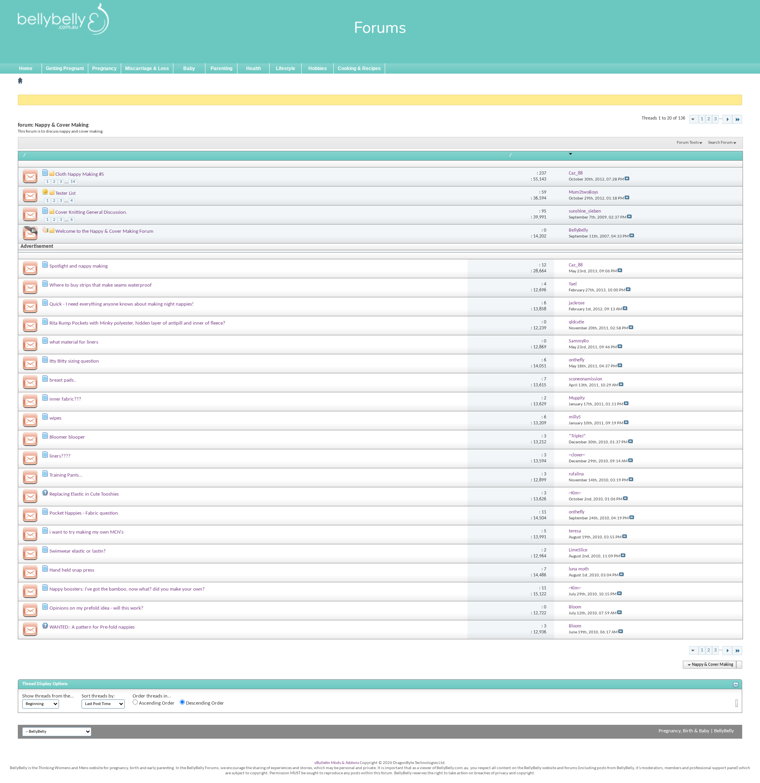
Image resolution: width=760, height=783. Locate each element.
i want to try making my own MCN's (86, 532)
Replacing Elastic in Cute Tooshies (84, 494)
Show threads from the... (48, 696)
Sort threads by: (98, 696)
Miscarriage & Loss (147, 68)
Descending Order (204, 703)
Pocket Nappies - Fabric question (83, 513)
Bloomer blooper (67, 437)
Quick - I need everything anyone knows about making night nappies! (121, 304)
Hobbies (317, 68)
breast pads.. (62, 380)
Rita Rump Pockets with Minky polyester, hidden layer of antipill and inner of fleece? (137, 323)
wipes (55, 418)
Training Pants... (65, 475)
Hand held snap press (71, 570)
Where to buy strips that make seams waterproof (100, 285)
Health (253, 68)
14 (72, 182)
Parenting (221, 68)
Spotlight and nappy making (78, 266)
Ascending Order (156, 703)
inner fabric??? (65, 399)
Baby (189, 68)
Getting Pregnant (65, 68)
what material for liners (73, 342)
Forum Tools (688, 143)
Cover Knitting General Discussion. (91, 212)
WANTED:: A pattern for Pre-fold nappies (92, 627)
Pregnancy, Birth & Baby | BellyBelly (696, 731)
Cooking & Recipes (359, 68)
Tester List (65, 193)
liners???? (59, 456)
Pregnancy (104, 68)
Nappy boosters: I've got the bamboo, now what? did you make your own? (127, 589)
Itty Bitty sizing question (74, 361)
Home (25, 68)
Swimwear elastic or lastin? (77, 551)
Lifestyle (285, 68)
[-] (727, 119)
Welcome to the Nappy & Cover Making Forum (104, 231)
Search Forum (720, 143)
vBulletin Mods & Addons (336, 763)
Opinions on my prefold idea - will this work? (96, 608)
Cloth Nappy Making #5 (79, 174)
